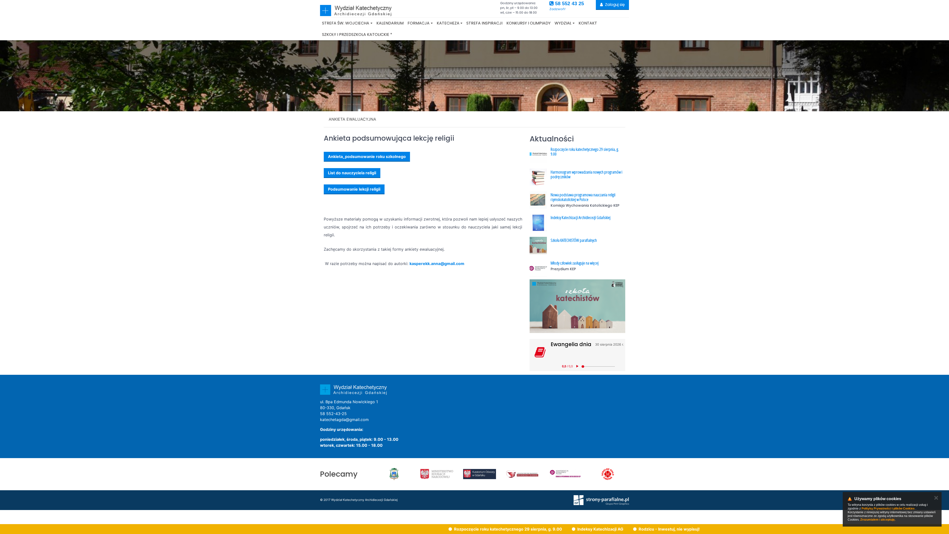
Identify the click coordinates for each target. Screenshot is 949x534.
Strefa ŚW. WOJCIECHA (345, 23)
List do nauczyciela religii (352, 172)
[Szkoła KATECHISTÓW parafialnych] (577, 306)
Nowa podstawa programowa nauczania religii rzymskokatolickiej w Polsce (583, 197)
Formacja (419, 23)
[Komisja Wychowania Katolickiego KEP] (565, 474)
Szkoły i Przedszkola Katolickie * (357, 34)
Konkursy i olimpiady (528, 23)
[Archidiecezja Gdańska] (394, 474)
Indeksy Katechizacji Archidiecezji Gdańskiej (580, 217)
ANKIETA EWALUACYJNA (352, 119)
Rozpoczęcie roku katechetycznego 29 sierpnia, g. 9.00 (585, 151)
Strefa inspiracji (484, 23)
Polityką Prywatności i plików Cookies (888, 508)
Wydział (563, 23)
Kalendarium (390, 23)
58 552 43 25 (569, 3)
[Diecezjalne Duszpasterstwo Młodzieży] (522, 474)
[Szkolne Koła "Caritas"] (607, 474)
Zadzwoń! (557, 9)
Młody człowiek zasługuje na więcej (575, 263)
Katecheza (448, 23)
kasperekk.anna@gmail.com (437, 263)
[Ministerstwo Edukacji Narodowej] (436, 474)
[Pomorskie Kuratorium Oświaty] (479, 474)
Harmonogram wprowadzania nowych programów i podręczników (586, 174)
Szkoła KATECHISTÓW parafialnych (574, 240)
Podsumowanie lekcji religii (354, 189)
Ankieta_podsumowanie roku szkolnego (367, 156)
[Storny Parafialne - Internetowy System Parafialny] (601, 500)
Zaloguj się (614, 4)
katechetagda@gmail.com (344, 419)
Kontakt (588, 23)
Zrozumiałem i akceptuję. (877, 519)
